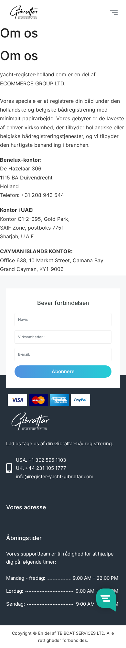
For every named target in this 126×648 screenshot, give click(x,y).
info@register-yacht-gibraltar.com (54, 476)
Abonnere (63, 371)
